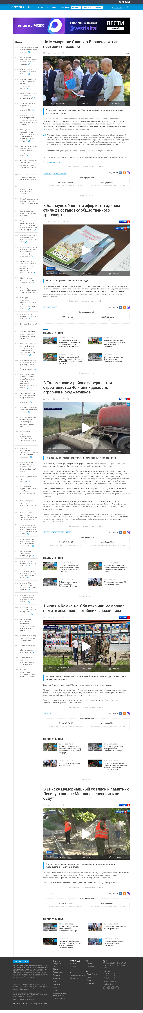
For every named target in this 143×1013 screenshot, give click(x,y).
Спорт (55, 990)
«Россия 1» (90, 964)
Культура (56, 984)
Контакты (73, 970)
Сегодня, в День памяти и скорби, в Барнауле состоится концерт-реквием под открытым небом (115, 766)
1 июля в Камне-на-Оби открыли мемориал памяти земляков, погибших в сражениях (114, 343)
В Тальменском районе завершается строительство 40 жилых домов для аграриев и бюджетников (70, 343)
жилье (46, 532)
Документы (74, 978)
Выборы (98, 7)
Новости (39, 7)
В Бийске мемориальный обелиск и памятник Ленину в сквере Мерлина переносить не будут (71, 360)
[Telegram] (126, 2)
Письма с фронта (59, 998)
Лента (18, 42)
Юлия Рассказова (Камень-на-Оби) (59, 669)
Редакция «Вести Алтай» (59, 274)
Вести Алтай (116, 274)
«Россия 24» (90, 967)
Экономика (57, 978)
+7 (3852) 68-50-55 (109, 973)
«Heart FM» (90, 983)
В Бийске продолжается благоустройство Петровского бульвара (113, 359)
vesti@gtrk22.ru (108, 984)
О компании (74, 964)
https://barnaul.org (54, 162)
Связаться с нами (115, 7)
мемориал (47, 173)
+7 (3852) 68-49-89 (109, 978)
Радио (54, 7)
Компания (65, 7)
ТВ (47, 7)
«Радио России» (91, 974)
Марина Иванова (59, 104)
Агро (55, 981)
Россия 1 (76, 7)
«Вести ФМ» (90, 980)
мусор (68, 532)
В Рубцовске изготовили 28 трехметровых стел (115, 583)
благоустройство (60, 173)
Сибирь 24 (87, 7)
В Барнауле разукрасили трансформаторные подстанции (113, 943)
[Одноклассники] (123, 2)
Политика (56, 975)
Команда (73, 967)
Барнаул (117, 104)
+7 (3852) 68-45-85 (109, 976)
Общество (87, 104)
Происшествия (58, 972)
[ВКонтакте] (120, 2)
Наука (55, 987)
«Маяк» (88, 977)
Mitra (45, 1003)
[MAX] (129, 2)
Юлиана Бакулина (59, 857)
